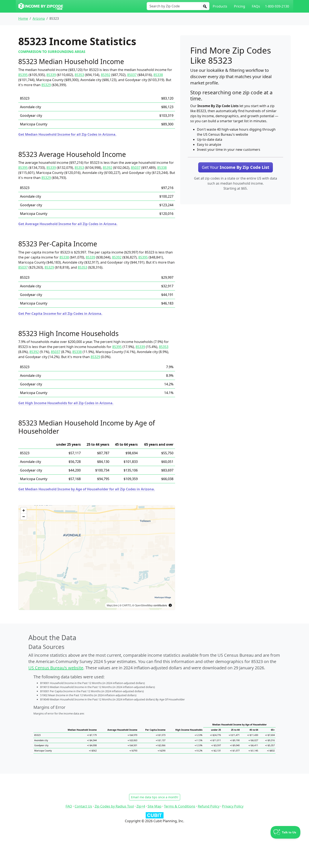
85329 (46, 85)
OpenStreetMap (144, 605)
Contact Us (83, 806)
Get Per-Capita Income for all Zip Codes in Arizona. (60, 313)
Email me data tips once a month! (154, 797)
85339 (51, 74)
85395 (23, 74)
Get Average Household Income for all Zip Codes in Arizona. (68, 224)
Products (220, 6)
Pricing (239, 6)
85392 (105, 74)
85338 (158, 74)
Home (23, 18)
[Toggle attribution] (170, 605)
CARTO (126, 605)
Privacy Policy (232, 806)
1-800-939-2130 (277, 6)
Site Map (154, 806)
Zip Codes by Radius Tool (114, 806)
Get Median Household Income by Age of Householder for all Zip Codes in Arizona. (86, 489)
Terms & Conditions (179, 806)
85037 (132, 74)
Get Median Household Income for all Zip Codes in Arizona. (67, 134)
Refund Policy (208, 806)
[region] (96, 557)
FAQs (256, 6)
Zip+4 (140, 806)
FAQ (69, 806)
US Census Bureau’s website (55, 668)
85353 (79, 74)
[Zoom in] (24, 510)
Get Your (235, 167)
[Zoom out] (24, 516)
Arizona (39, 18)
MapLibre (112, 605)
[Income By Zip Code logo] (40, 6)
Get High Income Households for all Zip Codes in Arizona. (66, 403)
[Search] (205, 6)
